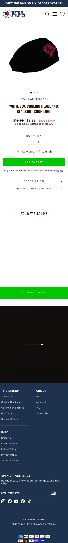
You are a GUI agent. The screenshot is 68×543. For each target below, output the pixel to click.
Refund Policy (8, 449)
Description (34, 181)
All (46, 98)
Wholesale (41, 402)
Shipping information (34, 188)
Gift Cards (6, 413)
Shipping (20, 123)
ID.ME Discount (9, 443)
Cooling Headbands (11, 402)
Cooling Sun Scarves (12, 407)
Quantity (34, 135)
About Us (41, 396)
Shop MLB (6, 396)
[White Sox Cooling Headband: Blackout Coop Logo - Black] (15, 265)
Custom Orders (9, 419)
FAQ (38, 407)
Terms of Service (10, 460)
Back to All (36, 292)
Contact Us (42, 413)
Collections (35, 98)
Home (22, 98)
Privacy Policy (9, 454)
